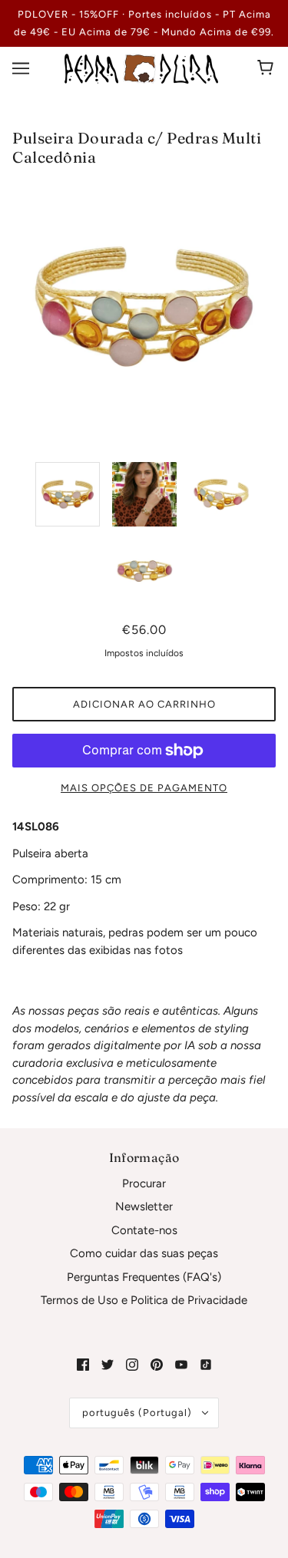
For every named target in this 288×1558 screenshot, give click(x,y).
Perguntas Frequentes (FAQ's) (144, 1277)
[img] (83, 1364)
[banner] (141, 67)
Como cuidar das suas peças (144, 1253)
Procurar (144, 1183)
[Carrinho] (267, 68)
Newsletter (144, 1206)
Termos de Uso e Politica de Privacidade (144, 1300)
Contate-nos (144, 1230)
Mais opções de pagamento (144, 788)
